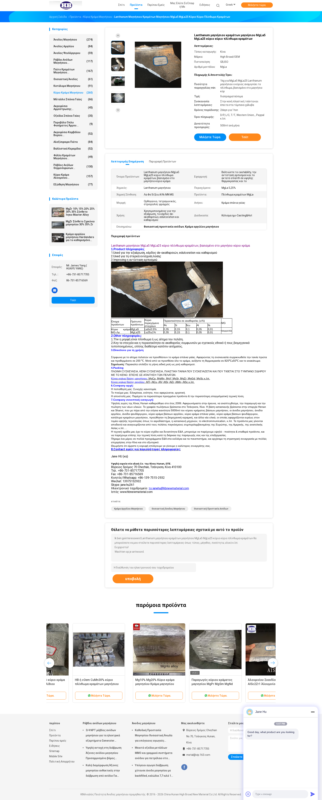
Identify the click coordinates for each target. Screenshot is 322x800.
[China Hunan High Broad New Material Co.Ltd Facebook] (184, 767)
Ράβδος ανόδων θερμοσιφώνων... (73, 167)
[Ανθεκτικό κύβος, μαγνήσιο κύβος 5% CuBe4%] (244, 649)
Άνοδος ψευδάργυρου (73, 53)
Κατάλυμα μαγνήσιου (73, 85)
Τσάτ (73, 300)
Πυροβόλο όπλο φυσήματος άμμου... (73, 124)
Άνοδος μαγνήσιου (73, 39)
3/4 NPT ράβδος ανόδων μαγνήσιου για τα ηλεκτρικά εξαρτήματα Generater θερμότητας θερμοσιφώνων (103, 736)
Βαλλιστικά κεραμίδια (73, 148)
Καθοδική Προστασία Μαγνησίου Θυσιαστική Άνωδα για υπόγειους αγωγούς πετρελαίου (153, 736)
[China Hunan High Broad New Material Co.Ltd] (65, 5)
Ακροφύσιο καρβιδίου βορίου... (73, 134)
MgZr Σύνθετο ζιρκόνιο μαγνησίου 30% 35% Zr (80, 223)
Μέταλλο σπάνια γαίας (73, 99)
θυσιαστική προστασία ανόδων (211, 508)
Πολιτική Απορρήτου (62, 761)
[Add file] (248, 794)
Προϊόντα (55, 735)
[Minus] (312, 712)
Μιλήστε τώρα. (257, 5)
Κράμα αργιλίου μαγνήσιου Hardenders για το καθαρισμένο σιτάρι (80, 237)
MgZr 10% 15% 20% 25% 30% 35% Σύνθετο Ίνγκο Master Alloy (80, 211)
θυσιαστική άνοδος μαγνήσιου (168, 508)
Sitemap (54, 751)
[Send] (313, 794)
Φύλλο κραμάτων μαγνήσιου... (73, 157)
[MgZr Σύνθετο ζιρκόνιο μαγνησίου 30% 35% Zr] (58, 225)
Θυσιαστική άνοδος (73, 79)
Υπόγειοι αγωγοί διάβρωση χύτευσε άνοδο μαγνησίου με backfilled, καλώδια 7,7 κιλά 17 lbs (154, 771)
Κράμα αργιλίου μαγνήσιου (128, 508)
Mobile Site (55, 756)
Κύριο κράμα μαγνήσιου (73, 92)
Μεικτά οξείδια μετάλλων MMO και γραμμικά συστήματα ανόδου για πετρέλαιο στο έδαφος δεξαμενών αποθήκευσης (153, 753)
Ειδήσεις (54, 745)
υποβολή (133, 579)
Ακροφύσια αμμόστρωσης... (73, 108)
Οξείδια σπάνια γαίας (73, 115)
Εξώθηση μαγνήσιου (73, 184)
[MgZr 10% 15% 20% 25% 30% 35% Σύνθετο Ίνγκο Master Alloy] (58, 212)
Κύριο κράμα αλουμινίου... (73, 176)
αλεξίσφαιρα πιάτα (73, 141)
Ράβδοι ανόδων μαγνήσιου (99, 723)
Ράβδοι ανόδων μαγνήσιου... (73, 61)
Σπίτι (52, 730)
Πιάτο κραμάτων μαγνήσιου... (73, 71)
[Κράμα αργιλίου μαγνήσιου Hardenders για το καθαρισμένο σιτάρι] (58, 237)
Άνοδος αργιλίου (73, 46)
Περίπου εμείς (57, 740)
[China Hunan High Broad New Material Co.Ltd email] (55, 290)
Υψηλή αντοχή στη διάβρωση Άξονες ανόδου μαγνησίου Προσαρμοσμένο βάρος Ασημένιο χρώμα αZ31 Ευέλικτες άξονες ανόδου (103, 753)
